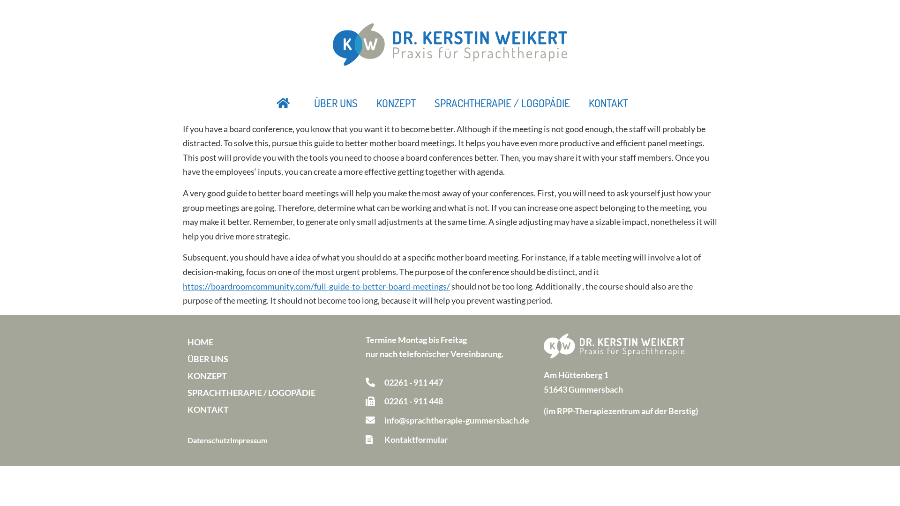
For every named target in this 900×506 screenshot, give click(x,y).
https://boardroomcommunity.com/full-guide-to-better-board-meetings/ (316, 286)
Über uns (336, 103)
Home (200, 342)
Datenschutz (209, 440)
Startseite (283, 103)
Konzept (396, 103)
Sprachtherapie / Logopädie (502, 103)
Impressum (248, 440)
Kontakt (608, 103)
